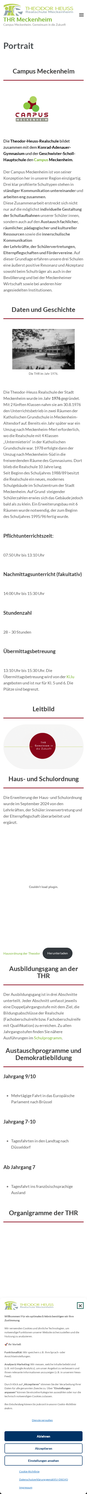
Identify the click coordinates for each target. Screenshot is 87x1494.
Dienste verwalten (42, 1420)
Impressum (25, 1487)
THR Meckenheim (27, 19)
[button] (80, 1305)
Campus (41, 159)
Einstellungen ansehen (43, 1460)
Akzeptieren (43, 1448)
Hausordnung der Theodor (21, 953)
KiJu (70, 676)
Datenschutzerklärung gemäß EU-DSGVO (43, 1479)
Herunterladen (57, 953)
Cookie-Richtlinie (29, 1471)
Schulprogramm (48, 1037)
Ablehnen (43, 1436)
